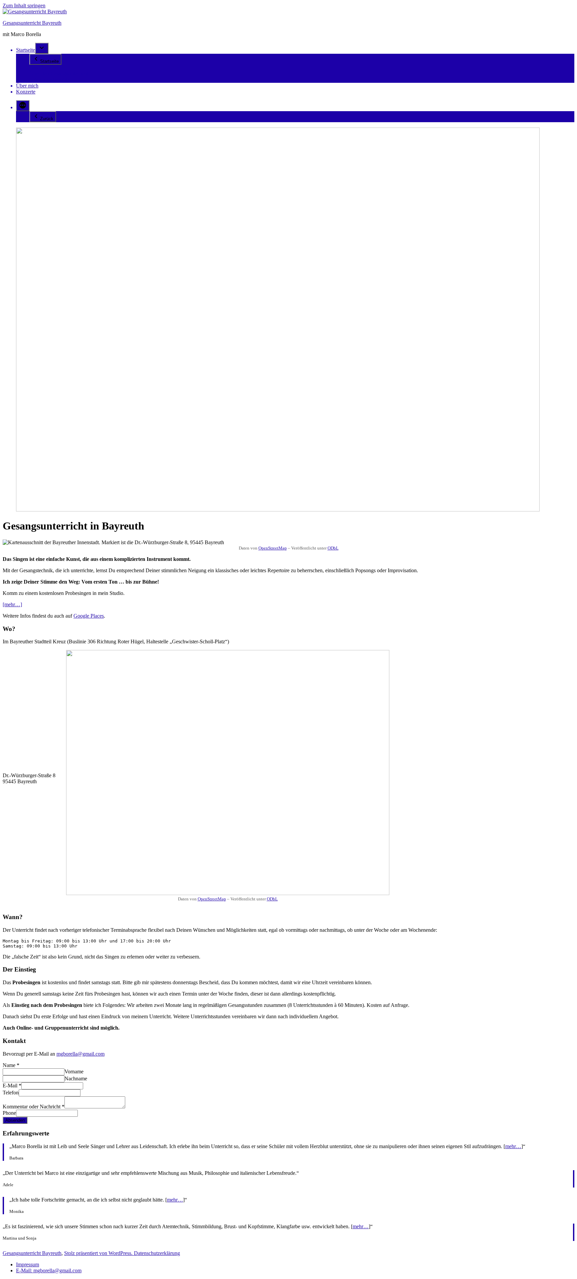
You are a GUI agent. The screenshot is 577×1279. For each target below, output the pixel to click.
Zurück (46, 118)
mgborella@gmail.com (80, 1054)
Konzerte (25, 91)
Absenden (15, 1120)
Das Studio (41, 67)
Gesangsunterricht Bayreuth (32, 23)
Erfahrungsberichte (49, 79)
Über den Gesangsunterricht (58, 73)
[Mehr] (22, 105)
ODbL (333, 548)
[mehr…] (12, 604)
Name (11, 1065)
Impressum (27, 1264)
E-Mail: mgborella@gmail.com (48, 1270)
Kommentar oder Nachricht (33, 1106)
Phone (9, 1113)
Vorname (73, 1071)
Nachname (75, 1078)
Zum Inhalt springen (24, 5)
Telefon (11, 1092)
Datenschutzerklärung (157, 1253)
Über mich (27, 85)
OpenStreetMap (272, 548)
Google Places (88, 616)
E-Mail (12, 1085)
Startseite (25, 50)
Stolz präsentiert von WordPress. (99, 1253)
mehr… (513, 1146)
